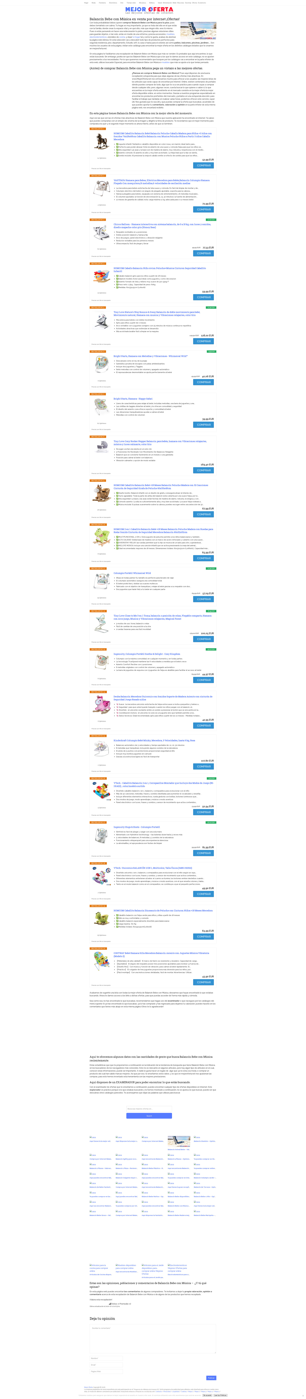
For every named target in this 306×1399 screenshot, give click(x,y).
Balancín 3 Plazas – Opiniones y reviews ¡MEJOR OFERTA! (190, 1159)
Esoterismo (202, 3)
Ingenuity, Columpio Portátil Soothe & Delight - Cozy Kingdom (147, 653)
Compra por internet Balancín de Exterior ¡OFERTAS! (137, 1187)
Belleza (151, 3)
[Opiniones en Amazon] (102, 154)
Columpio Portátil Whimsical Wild (132, 573)
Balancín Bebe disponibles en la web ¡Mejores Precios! (189, 1196)
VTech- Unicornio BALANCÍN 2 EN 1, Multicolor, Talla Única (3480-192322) (153, 867)
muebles (170, 34)
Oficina (194, 3)
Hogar (86, 3)
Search (149, 1116)
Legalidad (175, 1391)
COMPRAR (204, 165)
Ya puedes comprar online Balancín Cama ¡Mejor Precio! (216, 1168)
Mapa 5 (216, 1391)
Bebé (174, 3)
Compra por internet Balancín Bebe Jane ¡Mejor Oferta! (138, 1215)
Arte (121, 3)
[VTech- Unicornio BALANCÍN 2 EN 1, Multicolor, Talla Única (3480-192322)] (101, 876)
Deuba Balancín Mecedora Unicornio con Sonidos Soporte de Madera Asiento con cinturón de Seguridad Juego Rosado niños (163, 698)
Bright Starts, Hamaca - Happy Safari (133, 398)
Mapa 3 (203, 1391)
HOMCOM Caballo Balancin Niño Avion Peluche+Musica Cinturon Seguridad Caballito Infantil (160, 270)
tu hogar (136, 37)
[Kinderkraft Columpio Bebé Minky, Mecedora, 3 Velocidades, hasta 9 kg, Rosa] (101, 748)
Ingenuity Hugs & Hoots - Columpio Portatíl (137, 827)
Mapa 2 (197, 1391)
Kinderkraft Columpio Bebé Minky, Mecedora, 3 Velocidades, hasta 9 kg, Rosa (154, 740)
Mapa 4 (210, 1391)
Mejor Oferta (88, 1387)
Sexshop (188, 3)
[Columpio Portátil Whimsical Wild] (101, 581)
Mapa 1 (190, 1391)
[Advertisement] (110, 89)
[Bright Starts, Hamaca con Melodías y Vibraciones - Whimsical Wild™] (101, 364)
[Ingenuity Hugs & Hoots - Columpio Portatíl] (101, 835)
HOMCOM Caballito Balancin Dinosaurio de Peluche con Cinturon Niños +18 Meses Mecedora (163, 910)
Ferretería (102, 3)
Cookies (184, 1391)
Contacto (159, 1391)
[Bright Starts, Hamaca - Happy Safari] (101, 406)
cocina (122, 37)
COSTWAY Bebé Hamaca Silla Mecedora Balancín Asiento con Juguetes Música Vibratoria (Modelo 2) (161, 955)
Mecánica (142, 3)
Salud (160, 3)
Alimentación (167, 3)
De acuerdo (207, 1395)
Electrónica (113, 3)
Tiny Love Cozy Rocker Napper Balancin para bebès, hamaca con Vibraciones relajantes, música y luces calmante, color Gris (160, 443)
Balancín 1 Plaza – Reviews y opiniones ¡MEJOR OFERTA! (138, 1168)
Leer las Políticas (220, 1395)
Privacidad (167, 1391)
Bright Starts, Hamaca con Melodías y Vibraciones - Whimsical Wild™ (151, 356)
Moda (94, 3)
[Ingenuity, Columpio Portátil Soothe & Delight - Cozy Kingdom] (101, 662)
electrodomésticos (98, 37)
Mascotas (180, 3)
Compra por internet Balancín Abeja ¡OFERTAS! (108, 1159)
